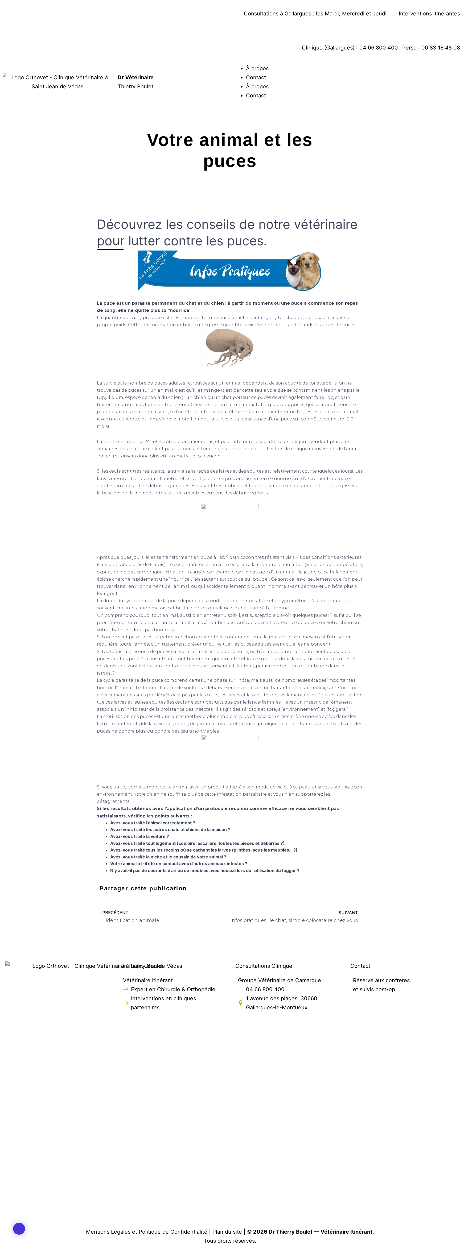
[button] (19, 1229)
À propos (257, 68)
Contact (256, 77)
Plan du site (227, 1232)
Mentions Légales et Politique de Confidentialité (146, 1232)
